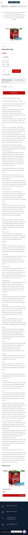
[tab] (14, 92)
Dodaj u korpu (17, 71)
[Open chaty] (24, 531)
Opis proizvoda (14, 93)
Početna (6, 6)
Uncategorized (13, 6)
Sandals (3, 46)
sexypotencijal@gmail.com (11, 524)
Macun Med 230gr (7, 489)
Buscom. (10, 532)
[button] (6, 75)
